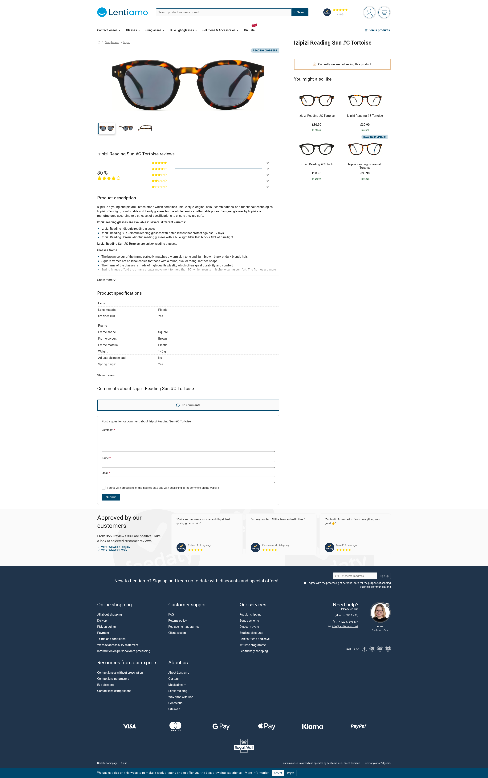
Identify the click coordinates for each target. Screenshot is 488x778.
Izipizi (126, 42)
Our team (174, 678)
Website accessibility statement (117, 645)
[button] (106, 128)
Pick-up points (106, 626)
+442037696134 (347, 621)
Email (106, 473)
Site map (174, 709)
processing (128, 487)
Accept (278, 773)
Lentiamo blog (177, 690)
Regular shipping (251, 614)
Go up (124, 763)
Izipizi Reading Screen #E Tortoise (365, 166)
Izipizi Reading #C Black (316, 164)
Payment (103, 633)
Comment (108, 430)
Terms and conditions (111, 639)
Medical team (177, 684)
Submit (111, 497)
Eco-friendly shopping (254, 651)
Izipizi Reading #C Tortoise (317, 116)
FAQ (171, 614)
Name (106, 458)
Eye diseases (105, 684)
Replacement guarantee (183, 626)
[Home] (98, 42)
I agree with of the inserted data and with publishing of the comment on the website (163, 487)
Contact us (175, 703)
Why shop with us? (180, 697)
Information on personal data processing (123, 651)
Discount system (250, 626)
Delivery (102, 620)
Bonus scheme (249, 620)
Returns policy (177, 620)
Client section (177, 633)
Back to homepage (107, 763)
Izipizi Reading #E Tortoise (365, 116)
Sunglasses (112, 42)
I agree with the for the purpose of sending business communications (349, 584)
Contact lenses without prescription (120, 672)
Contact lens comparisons (114, 690)
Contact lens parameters (113, 678)
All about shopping (109, 614)
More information (257, 773)
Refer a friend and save (255, 639)
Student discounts (251, 633)
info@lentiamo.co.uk (345, 626)
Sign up (384, 575)
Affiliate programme (253, 645)
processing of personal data (342, 583)
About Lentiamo (178, 672)
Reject (290, 773)
